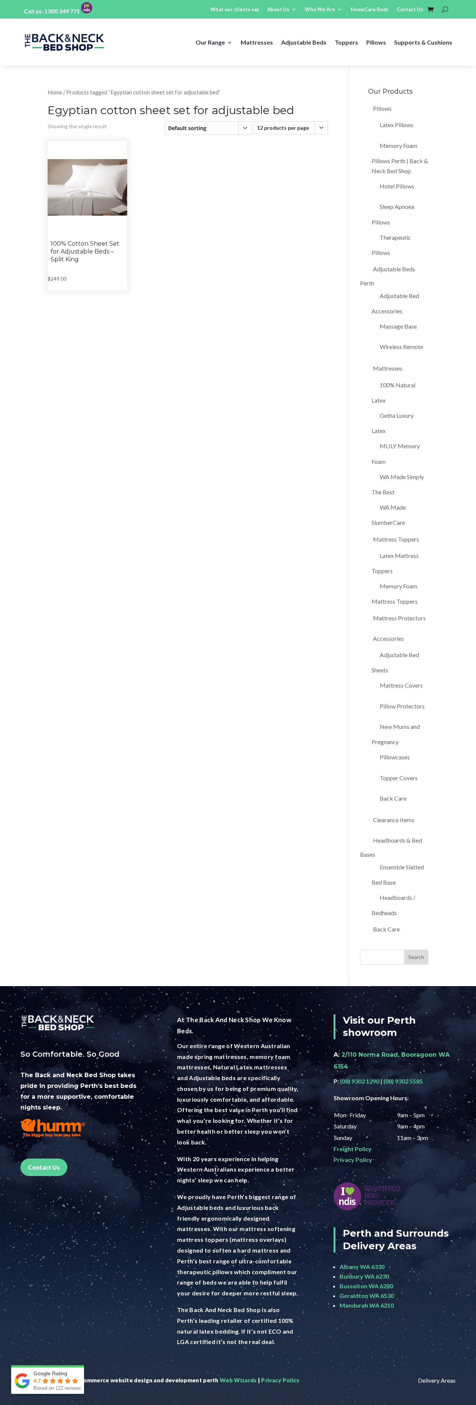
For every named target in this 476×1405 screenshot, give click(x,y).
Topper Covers (399, 777)
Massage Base (398, 326)
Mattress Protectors (399, 617)
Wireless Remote (401, 346)
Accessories (388, 638)
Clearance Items (393, 819)
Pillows (376, 42)
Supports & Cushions (423, 42)
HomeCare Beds (370, 9)
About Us (278, 9)
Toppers (346, 42)
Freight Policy (353, 1148)
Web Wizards (238, 1380)
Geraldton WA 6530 (367, 1295)
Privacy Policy (353, 1159)
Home (55, 92)
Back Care (393, 798)
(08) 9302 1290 (359, 1081)
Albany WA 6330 (362, 1266)
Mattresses (257, 42)
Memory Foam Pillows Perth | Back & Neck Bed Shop (400, 158)
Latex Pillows (397, 124)
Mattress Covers (401, 685)
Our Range (210, 42)
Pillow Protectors (402, 706)
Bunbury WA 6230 (364, 1276)
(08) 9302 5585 (403, 1081)
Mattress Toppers (396, 539)
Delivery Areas (437, 1380)
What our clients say (234, 9)
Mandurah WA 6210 (367, 1305)
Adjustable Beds (304, 42)
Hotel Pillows (397, 186)
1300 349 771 (62, 10)
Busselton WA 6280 (366, 1285)
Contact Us (410, 9)
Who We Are (320, 9)
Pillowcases (395, 756)
